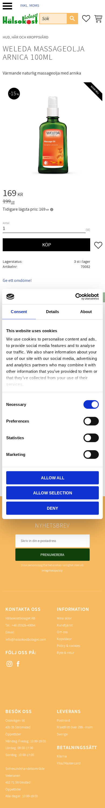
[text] (52, 194)
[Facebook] (18, 664)
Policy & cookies (68, 646)
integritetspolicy (52, 571)
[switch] (91, 421)
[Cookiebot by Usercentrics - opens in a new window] (75, 296)
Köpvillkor (64, 639)
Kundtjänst (65, 625)
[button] (7, 6)
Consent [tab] (19, 311)
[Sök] (72, 18)
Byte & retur (65, 653)
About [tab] (86, 311)
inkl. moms (29, 5)
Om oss (62, 632)
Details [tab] (52, 311)
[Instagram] (9, 664)
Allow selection (52, 493)
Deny (52, 508)
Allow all (52, 477)
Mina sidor (64, 618)
